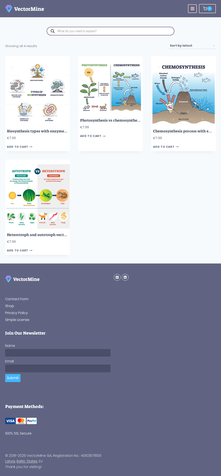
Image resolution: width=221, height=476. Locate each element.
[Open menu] (192, 8)
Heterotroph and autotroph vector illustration (48, 234)
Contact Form (16, 299)
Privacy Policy (16, 312)
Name (10, 345)
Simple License (17, 319)
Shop (9, 305)
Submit (13, 377)
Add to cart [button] (17, 147)
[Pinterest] (117, 277)
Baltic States (27, 461)
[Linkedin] (125, 277)
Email (9, 361)
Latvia (10, 461)
